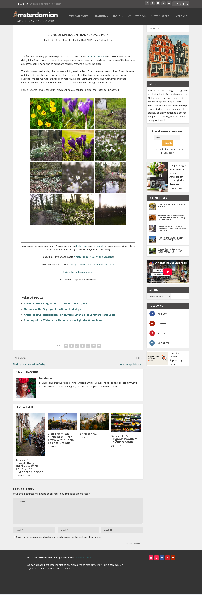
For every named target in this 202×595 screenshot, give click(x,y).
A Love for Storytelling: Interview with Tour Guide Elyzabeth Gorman (30, 466)
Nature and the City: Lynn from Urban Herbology (52, 309)
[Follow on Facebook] (162, 557)
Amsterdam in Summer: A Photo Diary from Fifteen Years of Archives (170, 251)
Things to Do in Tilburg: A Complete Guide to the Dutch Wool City (172, 228)
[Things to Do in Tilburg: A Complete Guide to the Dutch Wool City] (152, 228)
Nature (102, 40)
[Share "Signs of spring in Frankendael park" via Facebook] (66, 345)
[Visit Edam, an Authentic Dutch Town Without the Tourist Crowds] (62, 421)
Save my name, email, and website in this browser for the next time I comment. (58, 536)
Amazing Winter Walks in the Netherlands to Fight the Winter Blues (63, 320)
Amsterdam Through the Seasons (93, 257)
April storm (88, 434)
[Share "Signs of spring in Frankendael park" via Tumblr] (71, 345)
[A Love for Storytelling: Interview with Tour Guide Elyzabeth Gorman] (30, 434)
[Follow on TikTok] (156, 557)
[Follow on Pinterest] (167, 557)
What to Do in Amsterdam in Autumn (171, 205)
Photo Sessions (159, 16)
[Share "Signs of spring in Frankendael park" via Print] (99, 345)
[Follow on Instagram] (151, 557)
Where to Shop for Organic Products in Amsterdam (125, 439)
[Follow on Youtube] (173, 557)
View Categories (78, 16)
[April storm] (94, 421)
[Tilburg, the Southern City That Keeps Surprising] (152, 239)
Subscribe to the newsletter (78, 271)
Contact (181, 16)
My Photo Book (137, 16)
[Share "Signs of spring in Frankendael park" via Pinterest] (77, 345)
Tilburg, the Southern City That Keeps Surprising (170, 238)
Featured (100, 16)
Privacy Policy (83, 557)
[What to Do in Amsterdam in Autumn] (152, 206)
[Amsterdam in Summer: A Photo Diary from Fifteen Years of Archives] (152, 251)
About (117, 16)
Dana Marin (61, 40)
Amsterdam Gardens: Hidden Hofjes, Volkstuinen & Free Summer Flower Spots (69, 314)
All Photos (92, 40)
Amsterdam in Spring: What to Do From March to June (55, 303)
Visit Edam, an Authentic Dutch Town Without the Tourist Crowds (61, 438)
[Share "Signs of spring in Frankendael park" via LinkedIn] (82, 345)
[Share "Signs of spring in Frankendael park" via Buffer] (88, 345)
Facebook (98, 245)
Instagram (81, 245)
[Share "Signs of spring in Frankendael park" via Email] (93, 345)
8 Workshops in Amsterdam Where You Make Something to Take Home (171, 217)
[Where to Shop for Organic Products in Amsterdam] (126, 422)
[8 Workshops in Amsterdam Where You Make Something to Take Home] (152, 217)
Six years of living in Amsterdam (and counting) (51, 3)
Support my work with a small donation (92, 264)
